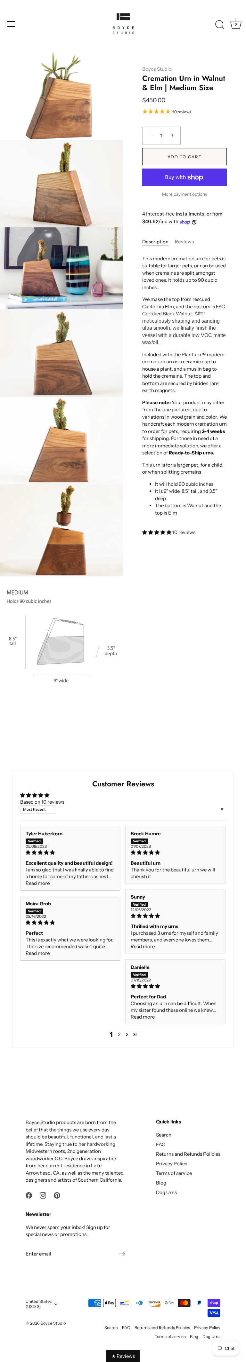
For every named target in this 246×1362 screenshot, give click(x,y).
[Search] (220, 25)
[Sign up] (122, 1254)
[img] (70, 852)
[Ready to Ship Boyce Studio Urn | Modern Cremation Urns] (168, 453)
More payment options (184, 194)
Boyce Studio (157, 69)
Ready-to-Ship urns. (191, 453)
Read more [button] (38, 883)
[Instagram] (43, 1195)
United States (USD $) (39, 1304)
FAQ (161, 1144)
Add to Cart (185, 156)
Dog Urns (166, 1192)
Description (155, 242)
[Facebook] (29, 1195)
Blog (161, 1183)
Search (163, 1135)
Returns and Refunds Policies (188, 1154)
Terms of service (174, 1173)
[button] (157, 532)
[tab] (158, 242)
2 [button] (119, 1034)
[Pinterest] (57, 1195)
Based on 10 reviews (42, 802)
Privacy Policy (171, 1164)
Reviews (184, 242)
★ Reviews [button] (123, 1356)
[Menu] (11, 24)
